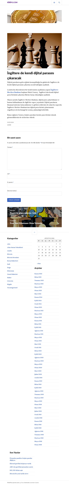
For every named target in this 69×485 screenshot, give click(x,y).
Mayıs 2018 (38, 441)
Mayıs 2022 (38, 314)
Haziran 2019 (38, 398)
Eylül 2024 (37, 300)
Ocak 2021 (37, 347)
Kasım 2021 (38, 320)
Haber (18, 69)
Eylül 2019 (37, 388)
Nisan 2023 (38, 307)
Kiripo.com (12, 2)
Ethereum (10, 271)
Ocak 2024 (37, 304)
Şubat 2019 (38, 411)
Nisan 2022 (38, 317)
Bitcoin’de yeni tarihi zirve (19, 473)
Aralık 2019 (38, 377)
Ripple (9, 284)
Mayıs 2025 (38, 287)
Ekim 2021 (37, 324)
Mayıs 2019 (38, 401)
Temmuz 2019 (39, 394)
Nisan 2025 (38, 290)
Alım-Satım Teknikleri (15, 247)
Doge (9, 267)
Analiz (9, 251)
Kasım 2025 (38, 274)
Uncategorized (12, 287)
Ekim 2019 (37, 384)
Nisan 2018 (38, 445)
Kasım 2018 (38, 421)
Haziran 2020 (39, 361)
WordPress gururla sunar (13, 482)
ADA (8, 244)
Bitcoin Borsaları (13, 257)
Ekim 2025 (37, 277)
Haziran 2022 (38, 310)
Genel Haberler (11, 69)
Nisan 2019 (38, 404)
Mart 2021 (37, 344)
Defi (8, 264)
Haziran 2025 (38, 284)
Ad (8, 174)
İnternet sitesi (11, 191)
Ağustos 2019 (38, 391)
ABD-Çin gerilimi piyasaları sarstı (21, 467)
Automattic (27, 482)
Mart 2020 (37, 371)
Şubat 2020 (38, 374)
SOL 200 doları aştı (16, 470)
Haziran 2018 (38, 438)
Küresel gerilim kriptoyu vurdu (20, 463)
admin (9, 125)
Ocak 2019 (37, 414)
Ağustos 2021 (38, 331)
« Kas (39, 263)
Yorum (10, 147)
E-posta (10, 182)
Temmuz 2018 (39, 434)
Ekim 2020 (38, 351)
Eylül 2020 (38, 354)
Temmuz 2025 (39, 280)
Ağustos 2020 (38, 357)
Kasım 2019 (38, 381)
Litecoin (10, 281)
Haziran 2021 (38, 334)
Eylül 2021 (37, 327)
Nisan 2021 (38, 341)
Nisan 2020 (38, 367)
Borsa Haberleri (12, 261)
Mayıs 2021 (38, 337)
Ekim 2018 (37, 424)
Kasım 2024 (38, 297)
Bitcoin (9, 254)
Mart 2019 (37, 408)
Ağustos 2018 (38, 431)
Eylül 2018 (37, 428)
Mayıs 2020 (38, 364)
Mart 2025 (37, 294)
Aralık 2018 (38, 418)
